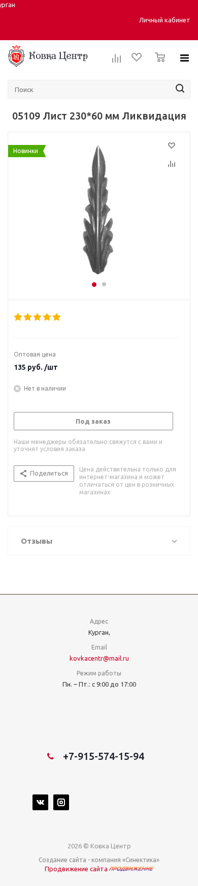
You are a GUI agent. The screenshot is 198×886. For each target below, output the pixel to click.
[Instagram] (61, 802)
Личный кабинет (164, 19)
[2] (28, 317)
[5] (57, 317)
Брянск (53, 19)
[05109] (99, 211)
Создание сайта (62, 860)
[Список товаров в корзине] (157, 64)
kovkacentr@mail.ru (99, 658)
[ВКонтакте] (40, 802)
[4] (47, 317)
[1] (18, 317)
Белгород (27, 19)
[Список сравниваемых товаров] (116, 61)
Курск (73, 19)
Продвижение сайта (77, 868)
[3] (38, 317)
